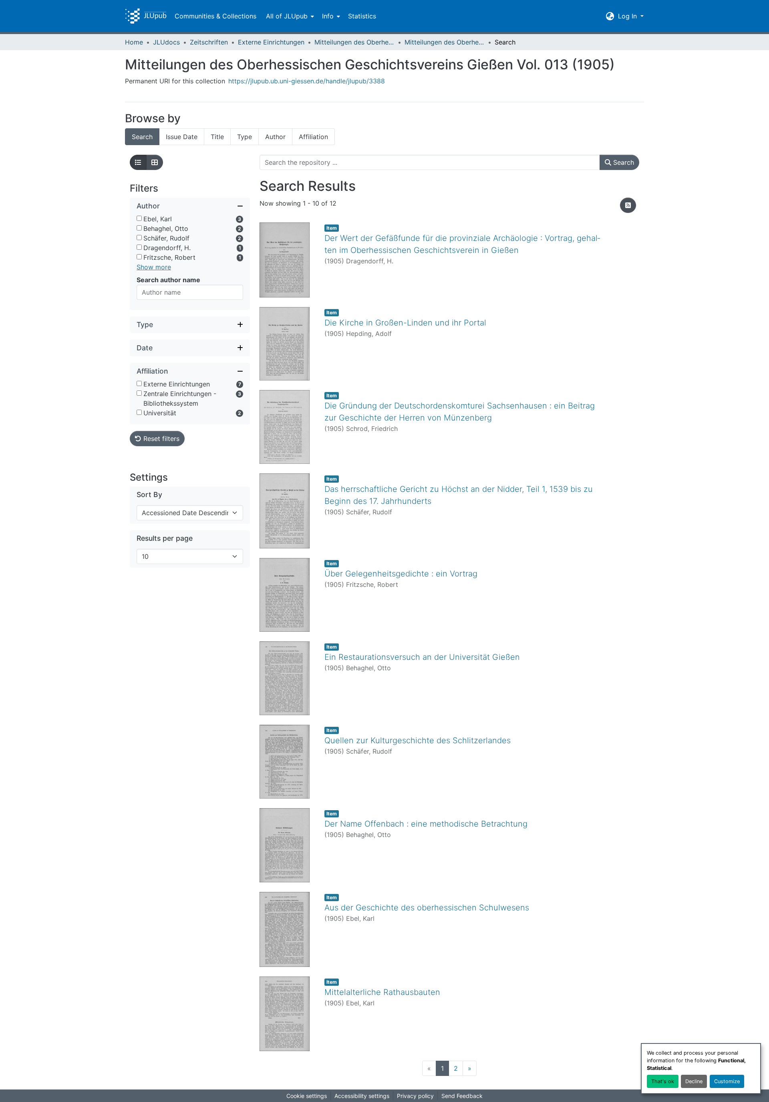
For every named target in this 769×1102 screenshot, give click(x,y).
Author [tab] (275, 137)
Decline (694, 1081)
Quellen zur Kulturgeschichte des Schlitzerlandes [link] (417, 740)
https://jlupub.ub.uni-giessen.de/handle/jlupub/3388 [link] (306, 81)
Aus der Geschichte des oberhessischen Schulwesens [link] (426, 907)
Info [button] (328, 16)
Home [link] (134, 42)
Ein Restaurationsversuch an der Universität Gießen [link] (422, 657)
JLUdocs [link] (166, 42)
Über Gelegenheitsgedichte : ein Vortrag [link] (400, 573)
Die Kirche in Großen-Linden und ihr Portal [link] (405, 323)
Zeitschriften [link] (209, 42)
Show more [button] (154, 267)
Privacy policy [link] (415, 1095)
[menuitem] (289, 16)
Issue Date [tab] (181, 137)
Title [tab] (217, 137)
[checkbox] (139, 218)
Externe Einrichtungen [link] (271, 42)
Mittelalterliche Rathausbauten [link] (382, 992)
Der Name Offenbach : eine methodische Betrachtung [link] (425, 824)
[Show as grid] (154, 162)
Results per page (165, 538)
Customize (727, 1081)
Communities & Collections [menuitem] (215, 16)
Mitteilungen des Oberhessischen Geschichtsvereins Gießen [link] (354, 42)
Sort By (149, 494)
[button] (146, 16)
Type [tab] (244, 137)
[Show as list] (138, 162)
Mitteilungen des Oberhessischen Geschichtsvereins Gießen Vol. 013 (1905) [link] (445, 42)
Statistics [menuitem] (362, 16)
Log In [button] (628, 16)
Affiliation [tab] (313, 137)
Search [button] (622, 162)
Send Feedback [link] (462, 1095)
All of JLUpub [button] (287, 16)
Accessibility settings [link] (361, 1095)
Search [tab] (142, 137)
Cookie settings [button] (306, 1095)
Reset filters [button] (160, 439)
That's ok (662, 1081)
